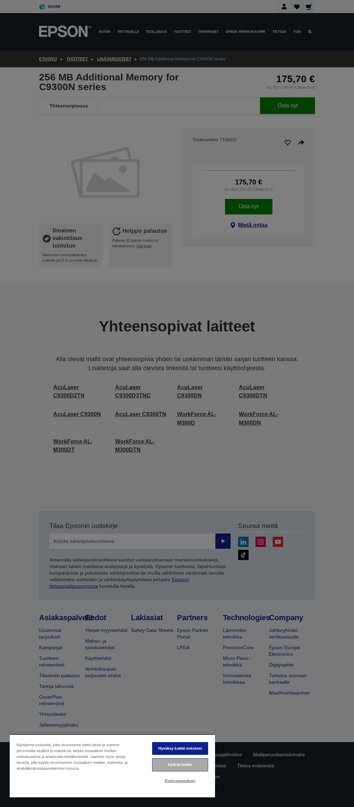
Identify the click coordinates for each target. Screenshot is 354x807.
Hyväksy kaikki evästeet (180, 748)
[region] (112, 765)
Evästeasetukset (180, 781)
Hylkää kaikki (180, 764)
